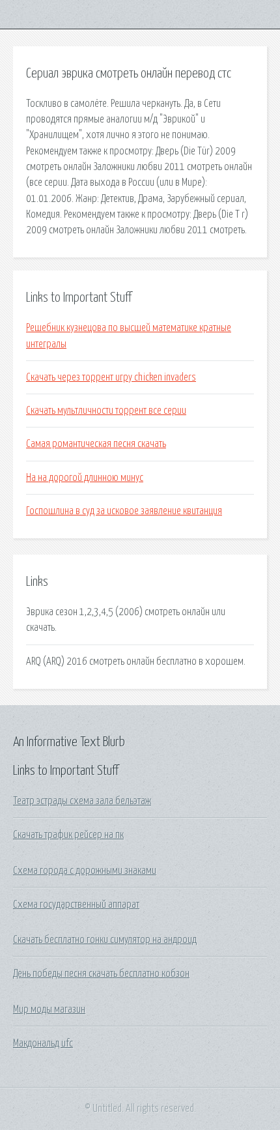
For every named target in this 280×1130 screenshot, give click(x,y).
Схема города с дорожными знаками (84, 870)
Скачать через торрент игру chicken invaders (111, 377)
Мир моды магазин (49, 1009)
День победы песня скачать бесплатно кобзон (101, 973)
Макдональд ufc (43, 1043)
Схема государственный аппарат (76, 904)
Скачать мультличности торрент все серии (106, 410)
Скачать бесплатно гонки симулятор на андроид (105, 939)
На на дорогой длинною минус (84, 477)
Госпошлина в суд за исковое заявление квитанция (124, 511)
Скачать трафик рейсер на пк (68, 835)
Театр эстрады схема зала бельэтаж (82, 801)
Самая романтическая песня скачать (96, 444)
